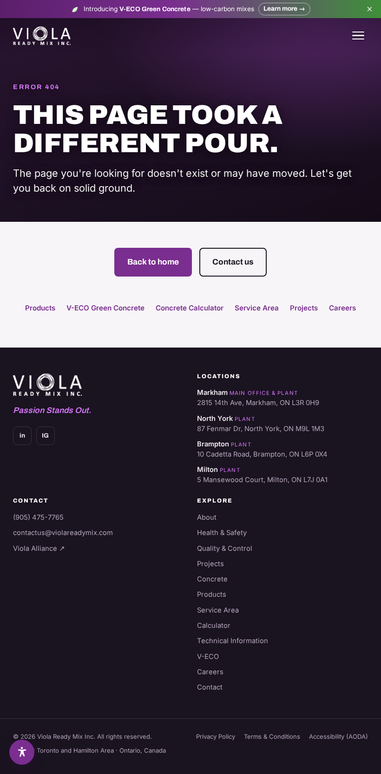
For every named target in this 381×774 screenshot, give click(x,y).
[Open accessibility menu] (21, 752)
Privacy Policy (215, 736)
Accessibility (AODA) (338, 736)
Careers (342, 307)
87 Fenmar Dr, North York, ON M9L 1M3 (260, 429)
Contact (210, 687)
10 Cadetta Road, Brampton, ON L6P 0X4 (262, 454)
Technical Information (232, 641)
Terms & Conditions (272, 736)
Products (40, 307)
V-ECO (208, 656)
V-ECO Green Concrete (105, 307)
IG (45, 435)
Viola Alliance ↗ (39, 548)
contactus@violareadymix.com (63, 533)
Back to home (153, 261)
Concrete (212, 579)
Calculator (213, 625)
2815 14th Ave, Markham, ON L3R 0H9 (258, 403)
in (22, 435)
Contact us (233, 261)
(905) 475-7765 (38, 517)
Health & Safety (222, 533)
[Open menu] (358, 36)
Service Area (257, 307)
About (207, 517)
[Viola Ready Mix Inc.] (42, 35)
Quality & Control (224, 548)
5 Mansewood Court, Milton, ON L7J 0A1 (262, 480)
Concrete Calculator (189, 307)
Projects (304, 307)
